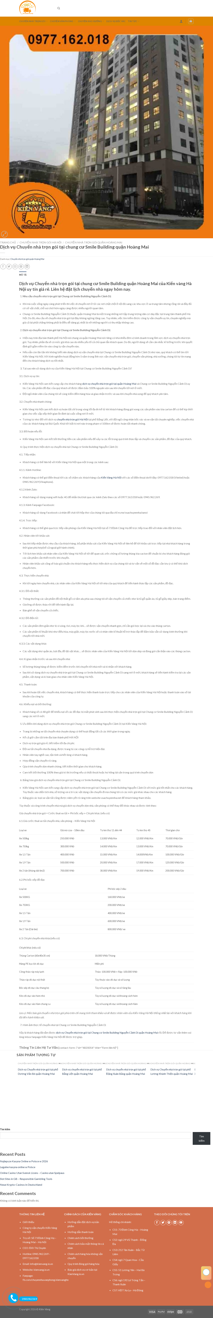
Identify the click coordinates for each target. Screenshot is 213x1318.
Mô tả (22, 274)
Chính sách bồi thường (80, 1237)
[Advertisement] (100, 1104)
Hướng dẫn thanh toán (81, 1231)
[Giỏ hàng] (191, 21)
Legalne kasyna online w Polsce (17, 1167)
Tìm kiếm (5, 1129)
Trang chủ (8, 242)
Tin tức (132, 21)
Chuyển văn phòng (61, 21)
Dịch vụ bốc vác (115, 21)
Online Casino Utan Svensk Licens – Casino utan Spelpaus (32, 1172)
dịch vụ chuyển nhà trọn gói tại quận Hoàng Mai (109, 383)
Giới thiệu (28, 1222)
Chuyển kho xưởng (90, 21)
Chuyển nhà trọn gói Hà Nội (41, 242)
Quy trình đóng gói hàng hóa (83, 1263)
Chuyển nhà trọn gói (32, 21)
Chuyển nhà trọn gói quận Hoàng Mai (93, 242)
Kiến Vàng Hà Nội (111, 477)
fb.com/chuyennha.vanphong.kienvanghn (46, 1279)
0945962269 (29, 1298)
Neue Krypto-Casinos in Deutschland (21, 1184)
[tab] (22, 274)
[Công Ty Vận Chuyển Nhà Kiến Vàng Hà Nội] (35, 8)
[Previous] (19, 1071)
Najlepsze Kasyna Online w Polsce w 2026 (24, 1161)
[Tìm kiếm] (58, 8)
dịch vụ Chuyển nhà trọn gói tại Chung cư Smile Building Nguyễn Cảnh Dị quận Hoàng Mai (107, 1032)
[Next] (193, 1071)
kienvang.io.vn (42, 1269)
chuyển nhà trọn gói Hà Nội (72, 419)
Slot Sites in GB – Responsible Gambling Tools (26, 1178)
